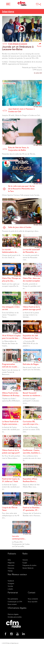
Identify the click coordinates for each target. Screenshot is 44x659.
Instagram (11, 583)
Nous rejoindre (32, 602)
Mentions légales (13, 614)
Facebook (11, 581)
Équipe (24, 563)
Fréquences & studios (29, 565)
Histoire (25, 560)
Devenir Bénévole (27, 568)
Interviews (8, 11)
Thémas (10, 571)
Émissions (11, 568)
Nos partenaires (13, 599)
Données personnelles (15, 617)
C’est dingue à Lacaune (17, 43)
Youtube (10, 586)
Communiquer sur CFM (15, 602)
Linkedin (10, 589)
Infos (9, 560)
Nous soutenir (12, 604)
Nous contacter (33, 599)
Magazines (11, 563)
